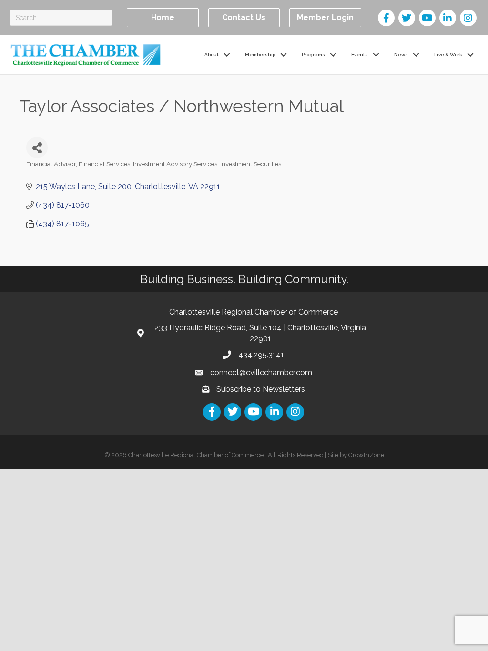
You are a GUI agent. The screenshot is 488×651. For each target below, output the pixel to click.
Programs (313, 54)
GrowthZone (366, 454)
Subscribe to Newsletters (260, 389)
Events (359, 54)
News (401, 54)
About (211, 54)
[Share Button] (37, 147)
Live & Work (448, 54)
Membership (260, 54)
